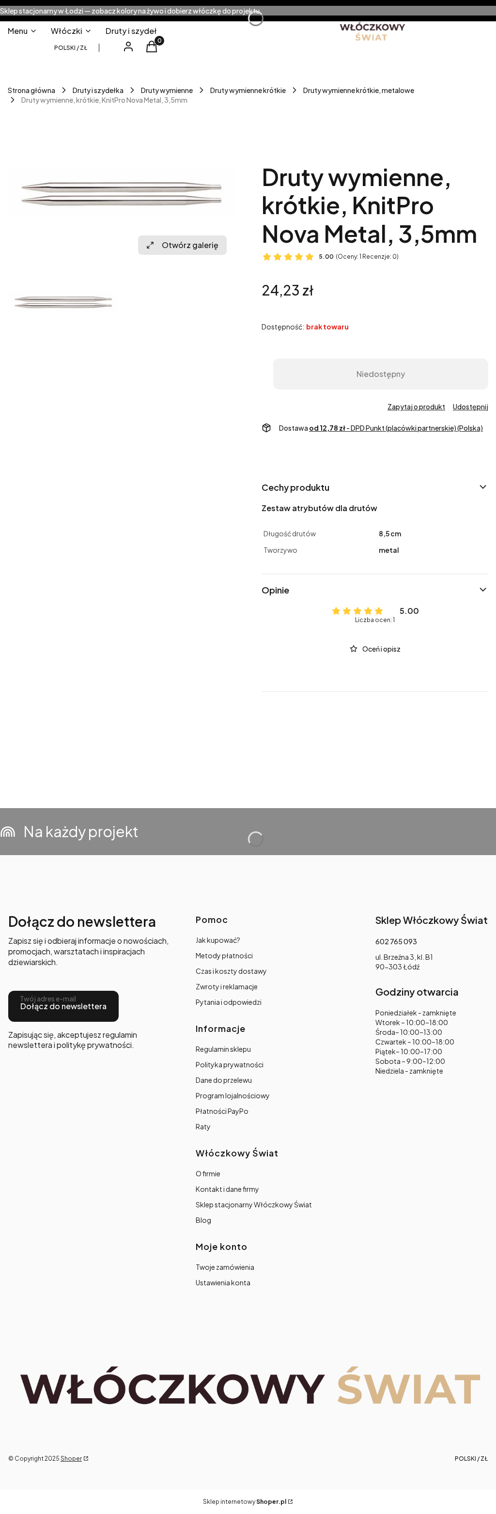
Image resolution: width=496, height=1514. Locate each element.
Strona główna (31, 90)
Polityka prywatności (230, 1064)
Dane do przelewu (224, 1080)
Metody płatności (224, 955)
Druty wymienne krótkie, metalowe (358, 90)
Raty (203, 1126)
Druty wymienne (167, 90)
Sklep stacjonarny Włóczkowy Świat (254, 1204)
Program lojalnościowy (233, 1095)
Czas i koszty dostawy (231, 971)
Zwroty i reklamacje (227, 986)
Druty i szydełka (98, 90)
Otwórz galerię (190, 245)
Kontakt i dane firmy (227, 1189)
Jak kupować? (218, 940)
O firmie (208, 1173)
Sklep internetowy (244, 1501)
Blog (203, 1220)
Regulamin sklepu (223, 1049)
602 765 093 (396, 941)
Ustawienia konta (223, 1282)
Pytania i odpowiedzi (229, 1002)
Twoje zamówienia (225, 1267)
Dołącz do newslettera (63, 1006)
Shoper (71, 1458)
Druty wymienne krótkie (248, 90)
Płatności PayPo (222, 1111)
